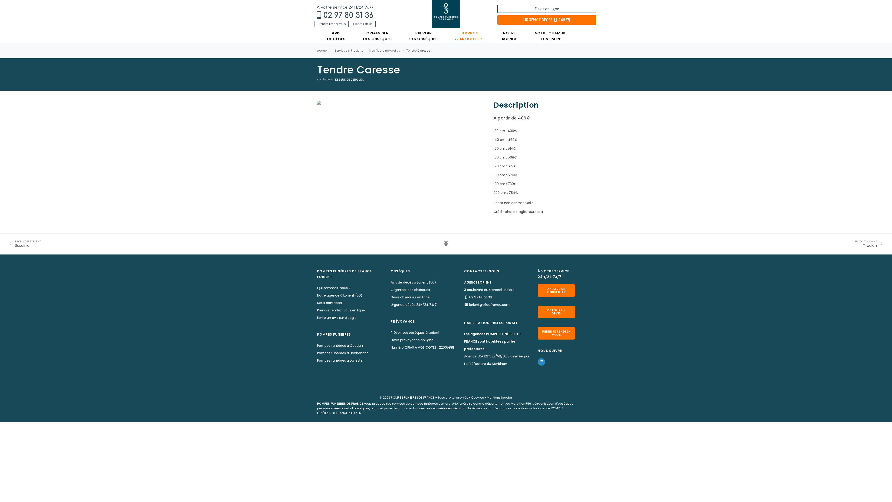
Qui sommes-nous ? (334, 288)
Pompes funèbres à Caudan (340, 345)
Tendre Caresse (418, 51)
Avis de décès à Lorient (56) (413, 282)
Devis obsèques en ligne (410, 297)
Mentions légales (500, 397)
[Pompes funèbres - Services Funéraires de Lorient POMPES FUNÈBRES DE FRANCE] (446, 14)
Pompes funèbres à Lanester (340, 360)
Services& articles (467, 36)
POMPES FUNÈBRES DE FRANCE (413, 397)
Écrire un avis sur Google (337, 317)
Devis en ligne (547, 8)
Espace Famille (362, 24)
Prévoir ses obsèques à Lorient (415, 332)
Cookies (477, 397)
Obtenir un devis (556, 311)
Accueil (322, 51)
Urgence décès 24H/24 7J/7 (414, 304)
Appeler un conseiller (556, 290)
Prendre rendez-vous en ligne (341, 310)
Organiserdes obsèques (377, 36)
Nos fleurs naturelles (384, 51)
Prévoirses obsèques (423, 36)
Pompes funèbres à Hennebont (342, 353)
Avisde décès (336, 36)
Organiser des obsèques (410, 289)
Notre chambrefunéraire (551, 36)
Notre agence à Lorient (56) (339, 295)
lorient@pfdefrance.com (489, 304)
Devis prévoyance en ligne (412, 340)
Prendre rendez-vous (332, 24)
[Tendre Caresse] (319, 102)
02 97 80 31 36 (348, 15)
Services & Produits (349, 51)
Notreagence (509, 36)
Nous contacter (329, 303)
